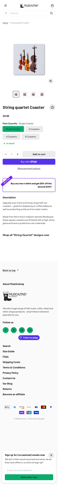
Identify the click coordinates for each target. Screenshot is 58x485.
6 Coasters (30, 136)
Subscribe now (29, 477)
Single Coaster (13, 129)
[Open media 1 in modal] (29, 59)
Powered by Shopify (36, 419)
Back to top (9, 270)
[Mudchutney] (29, 5)
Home (5, 23)
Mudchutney (21, 419)
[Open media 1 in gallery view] (16, 94)
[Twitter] (14, 330)
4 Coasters (11, 136)
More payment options (29, 168)
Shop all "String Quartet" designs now (26, 235)
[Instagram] (22, 330)
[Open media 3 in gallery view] (24, 94)
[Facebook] (6, 330)
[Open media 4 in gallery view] (33, 94)
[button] (29, 13)
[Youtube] (30, 330)
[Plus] (18, 154)
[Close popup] (51, 455)
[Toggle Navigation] (6, 6)
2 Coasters (34, 129)
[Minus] (6, 154)
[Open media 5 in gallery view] (42, 94)
